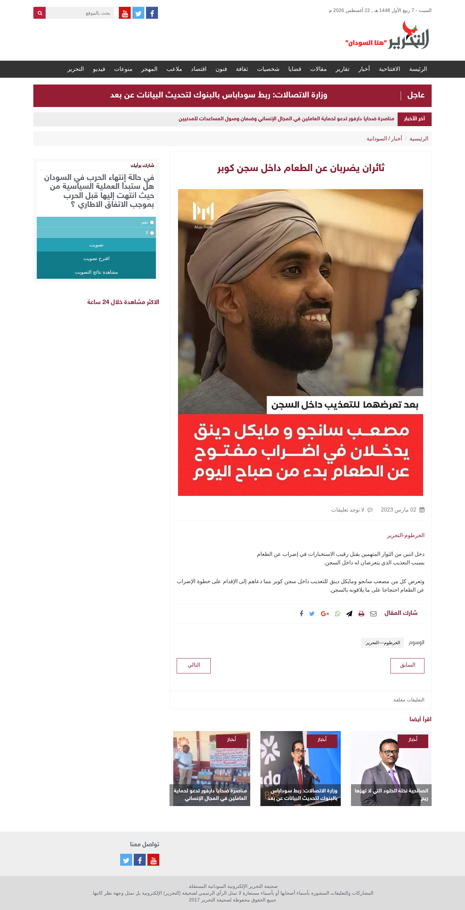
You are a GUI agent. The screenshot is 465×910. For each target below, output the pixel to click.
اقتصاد (199, 69)
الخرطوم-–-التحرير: (382, 642)
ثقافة (242, 69)
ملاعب (174, 69)
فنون (221, 69)
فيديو (99, 69)
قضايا (294, 69)
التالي (194, 665)
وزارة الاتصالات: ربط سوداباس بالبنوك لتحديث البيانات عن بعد (218, 95)
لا (146, 232)
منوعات (123, 69)
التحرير (75, 69)
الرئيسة (418, 69)
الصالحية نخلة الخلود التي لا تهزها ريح (391, 795)
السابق (407, 665)
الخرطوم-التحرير (405, 535)
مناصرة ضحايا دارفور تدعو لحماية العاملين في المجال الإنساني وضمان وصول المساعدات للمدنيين (286, 119)
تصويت (96, 244)
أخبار (364, 69)
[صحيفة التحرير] (387, 34)
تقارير (343, 69)
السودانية (377, 138)
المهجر (149, 69)
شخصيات (268, 69)
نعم (144, 222)
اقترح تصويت (96, 258)
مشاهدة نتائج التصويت (96, 272)
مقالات (318, 69)
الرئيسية (419, 138)
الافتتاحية (389, 69)
